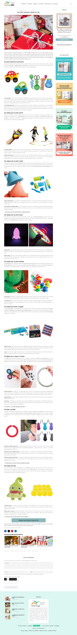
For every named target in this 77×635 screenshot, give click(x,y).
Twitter (71, 48)
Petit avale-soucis (7, 505)
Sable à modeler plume (8, 200)
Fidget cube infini (7, 396)
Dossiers (29, 3)
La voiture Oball (7, 98)
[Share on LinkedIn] (15, 531)
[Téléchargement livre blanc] (64, 68)
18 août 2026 (15, 605)
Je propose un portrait (64, 39)
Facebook (57, 48)
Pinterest (62, 48)
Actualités (41, 3)
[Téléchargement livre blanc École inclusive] (64, 144)
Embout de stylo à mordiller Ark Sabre (11, 451)
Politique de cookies (43, 630)
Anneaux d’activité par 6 (9, 155)
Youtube (68, 48)
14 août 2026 (15, 617)
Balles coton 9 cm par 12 (9, 510)
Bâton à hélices (7, 255)
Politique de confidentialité (34, 630)
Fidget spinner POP (8, 391)
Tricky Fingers (7, 296)
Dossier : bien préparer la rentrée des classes (18, 603)
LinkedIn (65, 48)
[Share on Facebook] (5, 531)
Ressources (48, 3)
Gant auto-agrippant (8, 149)
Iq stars (5, 351)
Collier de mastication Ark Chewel (10, 457)
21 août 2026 (15, 599)
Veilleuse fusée (7, 249)
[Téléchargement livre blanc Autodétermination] (64, 119)
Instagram (59, 48)
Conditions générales (52, 630)
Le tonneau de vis (7, 300)
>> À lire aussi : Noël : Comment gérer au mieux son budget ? (16, 516)
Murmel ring (6, 400)
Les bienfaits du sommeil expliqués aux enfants (18, 597)
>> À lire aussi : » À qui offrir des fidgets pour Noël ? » (15, 406)
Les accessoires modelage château (11, 206)
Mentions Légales (24, 630)
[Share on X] (9, 531)
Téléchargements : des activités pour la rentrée (18, 609)
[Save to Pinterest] (12, 531)
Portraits (23, 3)
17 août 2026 (15, 611)
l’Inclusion (55, 3)
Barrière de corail (7, 346)
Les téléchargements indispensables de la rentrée (18, 615)
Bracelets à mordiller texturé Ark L (11, 446)
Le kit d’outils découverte (9, 105)
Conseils (35, 3)
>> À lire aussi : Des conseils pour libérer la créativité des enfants (17, 211)
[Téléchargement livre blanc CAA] (64, 93)
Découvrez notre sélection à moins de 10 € (28, 520)
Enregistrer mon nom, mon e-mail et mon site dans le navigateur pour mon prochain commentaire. (24, 574)
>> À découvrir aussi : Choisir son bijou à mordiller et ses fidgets (16, 462)
